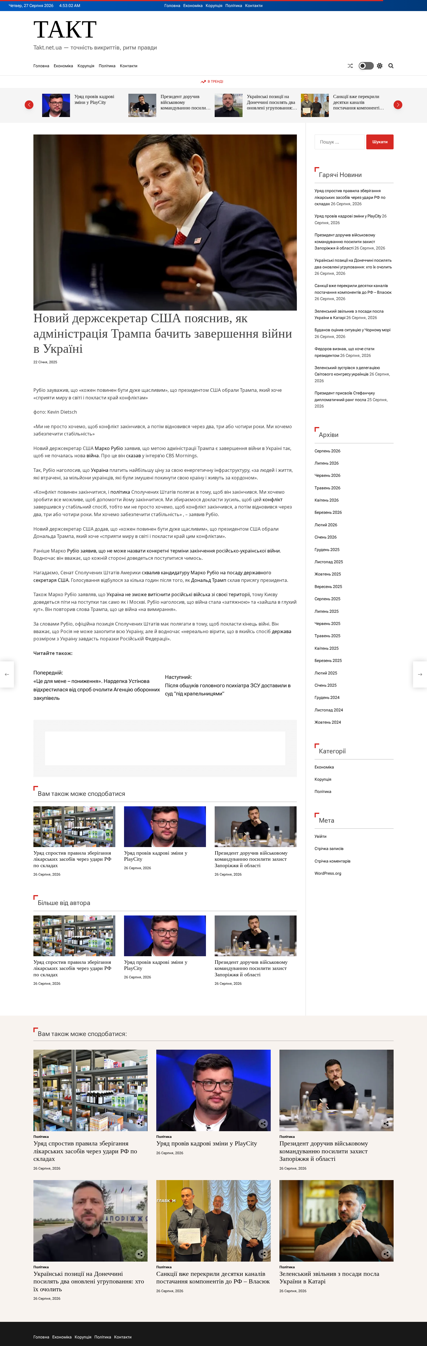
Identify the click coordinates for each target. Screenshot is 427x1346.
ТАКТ (65, 29)
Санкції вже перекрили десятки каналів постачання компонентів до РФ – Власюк (271, 105)
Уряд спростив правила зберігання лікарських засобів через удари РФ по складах (72, 859)
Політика (233, 5)
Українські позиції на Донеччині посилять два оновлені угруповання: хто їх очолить (185, 105)
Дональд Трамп (208, 580)
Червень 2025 (327, 623)
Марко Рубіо (109, 448)
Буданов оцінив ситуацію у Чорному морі (352, 329)
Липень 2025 (327, 611)
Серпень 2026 (327, 451)
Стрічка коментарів (333, 861)
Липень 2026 (327, 463)
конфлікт (273, 499)
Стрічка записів (329, 848)
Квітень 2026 (327, 500)
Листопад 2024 (329, 710)
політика (120, 492)
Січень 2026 (326, 537)
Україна (99, 470)
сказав (133, 455)
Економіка (193, 5)
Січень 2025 (326, 685)
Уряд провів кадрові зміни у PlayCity (348, 216)
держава (281, 631)
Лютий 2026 (326, 525)
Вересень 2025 (328, 586)
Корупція (214, 5)
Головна (172, 5)
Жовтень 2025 (328, 574)
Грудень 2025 (327, 549)
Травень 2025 (327, 635)
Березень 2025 (328, 660)
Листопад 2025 (329, 561)
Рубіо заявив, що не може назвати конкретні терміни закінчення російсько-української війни (173, 551)
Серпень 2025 (327, 598)
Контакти (254, 5)
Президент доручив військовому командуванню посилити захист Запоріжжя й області (99, 108)
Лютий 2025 (326, 673)
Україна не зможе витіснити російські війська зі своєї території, (179, 594)
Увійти (320, 836)
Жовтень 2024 (328, 722)
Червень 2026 (327, 475)
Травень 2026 (327, 488)
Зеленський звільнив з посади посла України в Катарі (356, 102)
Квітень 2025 (327, 648)
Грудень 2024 (327, 697)
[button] (29, 104)
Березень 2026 (328, 512)
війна (93, 455)
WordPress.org (328, 873)
